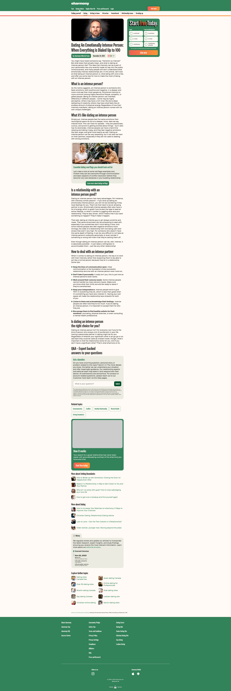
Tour (72, 8)
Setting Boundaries (78, 414)
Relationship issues (127, 13)
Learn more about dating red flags (97, 183)
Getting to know (95, 13)
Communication (77, 408)
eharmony (73, 612)
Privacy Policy (93, 635)
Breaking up (139, 13)
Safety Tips (92, 626)
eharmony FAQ (65, 631)
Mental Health (115, 408)
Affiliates (91, 648)
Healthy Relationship (101, 408)
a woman (136, 33)
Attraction (105, 13)
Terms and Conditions (95, 631)
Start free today (82, 465)
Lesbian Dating (120, 644)
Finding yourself (76, 13)
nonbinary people (151, 44)
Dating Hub (119, 626)
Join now (153, 8)
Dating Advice (80, 8)
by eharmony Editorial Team (81, 55)
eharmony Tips (65, 626)
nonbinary (136, 44)
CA (111, 55)
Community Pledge (94, 622)
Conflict (88, 408)
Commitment (115, 13)
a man (135, 39)
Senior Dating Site (121, 631)
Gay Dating (119, 639)
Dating (85, 13)
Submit (118, 383)
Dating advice (80, 612)
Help (90, 652)
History (78, 535)
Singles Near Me (90, 8)
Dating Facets (120, 622)
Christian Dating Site (122, 635)
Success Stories (66, 635)
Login (112, 8)
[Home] (80, 4)
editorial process (93, 547)
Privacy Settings (94, 639)
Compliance (92, 644)
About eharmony (66, 622)
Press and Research (103, 8)
